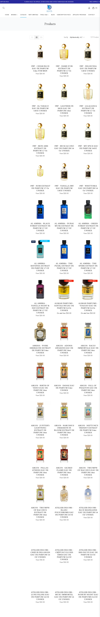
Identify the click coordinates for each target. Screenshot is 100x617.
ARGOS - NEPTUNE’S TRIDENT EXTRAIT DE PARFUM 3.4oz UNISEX (88, 429)
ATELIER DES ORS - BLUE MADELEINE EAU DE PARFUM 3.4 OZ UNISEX (88, 511)
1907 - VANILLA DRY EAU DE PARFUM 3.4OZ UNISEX (64, 188)
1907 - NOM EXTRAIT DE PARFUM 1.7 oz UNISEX (40, 188)
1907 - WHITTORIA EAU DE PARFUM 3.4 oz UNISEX (88, 188)
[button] (3, 7)
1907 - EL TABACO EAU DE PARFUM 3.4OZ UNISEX (40, 108)
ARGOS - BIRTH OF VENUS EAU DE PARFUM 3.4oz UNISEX (40, 389)
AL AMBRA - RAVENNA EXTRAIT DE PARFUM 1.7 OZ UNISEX (40, 267)
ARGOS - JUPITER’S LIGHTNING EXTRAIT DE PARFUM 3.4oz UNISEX (40, 430)
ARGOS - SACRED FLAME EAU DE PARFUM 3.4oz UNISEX (64, 471)
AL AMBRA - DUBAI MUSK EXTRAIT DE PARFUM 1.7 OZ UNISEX (64, 227)
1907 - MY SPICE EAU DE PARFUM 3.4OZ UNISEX (88, 148)
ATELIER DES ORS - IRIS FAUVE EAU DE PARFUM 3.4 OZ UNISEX (88, 553)
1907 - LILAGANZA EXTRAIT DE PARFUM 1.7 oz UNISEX (88, 109)
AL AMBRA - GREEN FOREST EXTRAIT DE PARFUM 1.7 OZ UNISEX (88, 227)
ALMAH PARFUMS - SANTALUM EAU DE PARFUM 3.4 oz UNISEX (64, 307)
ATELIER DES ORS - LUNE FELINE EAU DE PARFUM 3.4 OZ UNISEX (40, 595)
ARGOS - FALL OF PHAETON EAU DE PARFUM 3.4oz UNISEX (88, 389)
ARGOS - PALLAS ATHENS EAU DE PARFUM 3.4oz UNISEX (40, 471)
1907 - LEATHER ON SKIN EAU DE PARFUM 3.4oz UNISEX (64, 109)
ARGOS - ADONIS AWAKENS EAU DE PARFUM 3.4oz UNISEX (64, 349)
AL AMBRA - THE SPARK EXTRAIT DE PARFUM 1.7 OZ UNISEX (88, 267)
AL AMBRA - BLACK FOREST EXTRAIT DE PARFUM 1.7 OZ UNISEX (40, 227)
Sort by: (66, 37)
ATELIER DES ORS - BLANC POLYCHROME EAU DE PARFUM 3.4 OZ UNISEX (64, 512)
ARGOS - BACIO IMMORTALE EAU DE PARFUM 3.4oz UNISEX (88, 349)
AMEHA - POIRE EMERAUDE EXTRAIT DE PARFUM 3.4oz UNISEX (40, 349)
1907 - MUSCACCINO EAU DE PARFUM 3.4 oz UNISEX (64, 148)
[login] (89, 7)
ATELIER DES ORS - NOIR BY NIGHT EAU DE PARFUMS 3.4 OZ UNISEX (88, 595)
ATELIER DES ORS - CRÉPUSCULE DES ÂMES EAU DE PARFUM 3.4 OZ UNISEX (64, 555)
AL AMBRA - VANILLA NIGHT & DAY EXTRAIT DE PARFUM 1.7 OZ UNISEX (40, 308)
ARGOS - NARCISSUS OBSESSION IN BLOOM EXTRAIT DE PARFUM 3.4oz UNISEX (64, 430)
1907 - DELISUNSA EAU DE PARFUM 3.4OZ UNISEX (88, 68)
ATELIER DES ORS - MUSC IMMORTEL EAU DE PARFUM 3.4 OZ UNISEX (64, 595)
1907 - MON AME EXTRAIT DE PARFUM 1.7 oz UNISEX (40, 149)
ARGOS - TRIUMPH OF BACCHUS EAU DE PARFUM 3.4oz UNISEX (88, 471)
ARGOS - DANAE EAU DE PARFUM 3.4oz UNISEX (64, 387)
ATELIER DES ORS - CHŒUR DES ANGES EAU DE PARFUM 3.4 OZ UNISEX (40, 553)
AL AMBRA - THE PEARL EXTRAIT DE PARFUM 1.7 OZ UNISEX (64, 267)
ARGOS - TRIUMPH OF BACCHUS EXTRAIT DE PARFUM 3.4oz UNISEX (40, 512)
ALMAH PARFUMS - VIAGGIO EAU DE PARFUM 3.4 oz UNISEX (88, 307)
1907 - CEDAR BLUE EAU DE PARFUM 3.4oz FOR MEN (40, 68)
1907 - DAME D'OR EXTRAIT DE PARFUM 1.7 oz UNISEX (64, 69)
